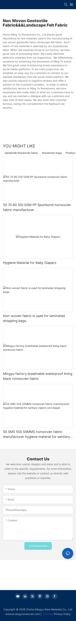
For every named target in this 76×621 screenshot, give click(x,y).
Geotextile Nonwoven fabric (21, 152)
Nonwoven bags (52, 152)
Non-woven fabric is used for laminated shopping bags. (34, 318)
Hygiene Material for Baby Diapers (29, 263)
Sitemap (47, 614)
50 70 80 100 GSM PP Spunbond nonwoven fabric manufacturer (37, 207)
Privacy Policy (62, 614)
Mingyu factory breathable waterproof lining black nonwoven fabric (37, 376)
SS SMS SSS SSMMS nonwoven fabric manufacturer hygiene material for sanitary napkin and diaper (36, 434)
